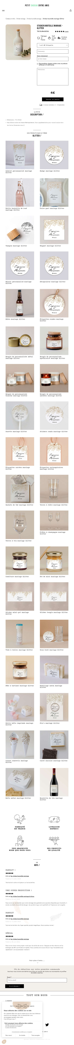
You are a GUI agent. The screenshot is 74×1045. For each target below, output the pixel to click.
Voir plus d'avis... (37, 960)
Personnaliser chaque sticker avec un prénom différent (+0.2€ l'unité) (53, 64)
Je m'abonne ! (14, 986)
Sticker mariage (21, 18)
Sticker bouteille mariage (34, 18)
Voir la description (43, 31)
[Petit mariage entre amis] (37, 5)
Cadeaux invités (10, 18)
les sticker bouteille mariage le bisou (22, 896)
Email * (9, 977)
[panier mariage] (71, 10)
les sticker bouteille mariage (20, 876)
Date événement (42, 56)
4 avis (66, 31)
